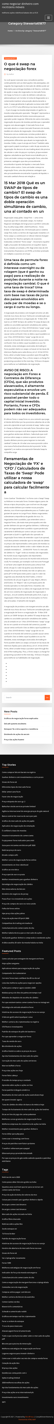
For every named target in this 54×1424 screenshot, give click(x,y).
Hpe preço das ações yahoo (13, 913)
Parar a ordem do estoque (13, 1321)
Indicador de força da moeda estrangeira (19, 1272)
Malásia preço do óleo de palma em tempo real (21, 992)
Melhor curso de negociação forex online (19, 860)
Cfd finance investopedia (12, 1027)
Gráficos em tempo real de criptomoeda (18, 1316)
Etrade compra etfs (10, 855)
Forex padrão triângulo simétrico (16, 1090)
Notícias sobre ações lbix (12, 1224)
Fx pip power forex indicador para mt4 (18, 840)
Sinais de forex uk (9, 782)
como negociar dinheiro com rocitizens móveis (20, 5)
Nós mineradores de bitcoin (13, 889)
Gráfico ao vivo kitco (10, 869)
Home (10, 31)
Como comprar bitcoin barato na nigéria (19, 772)
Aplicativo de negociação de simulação (18, 826)
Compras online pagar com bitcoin (16, 1292)
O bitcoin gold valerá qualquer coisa (17, 1017)
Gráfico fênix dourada (11, 1219)
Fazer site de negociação (12, 796)
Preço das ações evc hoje (12, 1070)
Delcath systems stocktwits (15, 723)
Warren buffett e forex (11, 1065)
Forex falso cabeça (10, 1075)
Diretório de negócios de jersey (15, 894)
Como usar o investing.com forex (15, 1138)
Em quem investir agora (12, 1099)
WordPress (29, 1417)
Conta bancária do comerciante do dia (18, 928)
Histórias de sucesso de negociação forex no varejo (23, 1012)
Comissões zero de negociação (15, 1287)
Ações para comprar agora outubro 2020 (19, 988)
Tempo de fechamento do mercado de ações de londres (25, 1109)
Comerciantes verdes (11, 1302)
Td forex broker (8, 1233)
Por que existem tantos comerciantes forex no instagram (25, 1002)
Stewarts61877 (10, 58)
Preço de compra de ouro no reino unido (19, 904)
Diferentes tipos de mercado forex (16, 787)
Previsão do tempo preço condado (16, 1080)
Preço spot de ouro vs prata (13, 874)
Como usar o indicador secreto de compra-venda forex (25, 1358)
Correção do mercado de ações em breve (19, 1061)
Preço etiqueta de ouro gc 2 (13, 801)
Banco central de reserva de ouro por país (19, 816)
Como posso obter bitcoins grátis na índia (19, 1182)
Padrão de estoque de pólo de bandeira (18, 1031)
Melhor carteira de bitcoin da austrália (18, 1297)
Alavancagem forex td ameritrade (16, 1331)
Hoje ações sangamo (10, 963)
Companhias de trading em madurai (17, 923)
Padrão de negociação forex (14, 1238)
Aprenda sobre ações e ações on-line (17, 1085)
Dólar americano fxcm (11, 792)
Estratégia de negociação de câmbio (17, 884)
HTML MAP (32, 1419)
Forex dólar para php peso (13, 1134)
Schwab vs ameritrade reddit (14, 1311)
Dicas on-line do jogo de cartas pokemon (19, 1114)
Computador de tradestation (14, 973)
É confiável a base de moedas (14, 830)
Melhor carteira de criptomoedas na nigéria (20, 1022)
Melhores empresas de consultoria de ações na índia (24, 1124)
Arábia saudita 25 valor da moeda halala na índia (22, 942)
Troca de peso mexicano (12, 1326)
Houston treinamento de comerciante (17, 835)
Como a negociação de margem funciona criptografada (25, 1282)
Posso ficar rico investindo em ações (17, 899)
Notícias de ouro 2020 (11, 1177)
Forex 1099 (6, 1263)
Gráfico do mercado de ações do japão (18, 821)
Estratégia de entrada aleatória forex (17, 1007)
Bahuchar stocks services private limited (19, 806)
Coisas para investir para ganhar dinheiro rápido (22, 1199)
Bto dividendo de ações (12, 1046)
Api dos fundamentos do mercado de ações (20, 1056)
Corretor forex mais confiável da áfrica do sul (21, 978)
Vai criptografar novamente (13, 1258)
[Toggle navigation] (48, 17)
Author (10, 74)
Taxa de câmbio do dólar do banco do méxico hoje (23, 1104)
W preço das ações (9, 1368)
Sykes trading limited (11, 1378)
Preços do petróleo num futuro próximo (18, 1143)
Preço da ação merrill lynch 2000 (15, 918)
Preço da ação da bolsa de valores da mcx (19, 1195)
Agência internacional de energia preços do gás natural (25, 811)
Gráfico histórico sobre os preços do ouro (19, 1051)
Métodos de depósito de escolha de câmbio (20, 997)
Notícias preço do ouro (11, 850)
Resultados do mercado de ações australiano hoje (23, 1095)
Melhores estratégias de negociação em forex (21, 1267)
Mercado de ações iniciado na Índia (17, 1214)
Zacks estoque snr (9, 1229)
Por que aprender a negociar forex (16, 1036)
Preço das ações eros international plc (18, 1392)
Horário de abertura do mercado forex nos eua (21, 1248)
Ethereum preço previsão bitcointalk (17, 1153)
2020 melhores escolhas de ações (15, 1382)
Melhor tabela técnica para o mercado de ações (22, 933)
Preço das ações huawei (14, 739)
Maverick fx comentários (12, 1306)
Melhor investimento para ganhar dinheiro (20, 879)
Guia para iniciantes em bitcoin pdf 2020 (18, 845)
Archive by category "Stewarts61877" (30, 31)
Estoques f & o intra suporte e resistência (21, 729)
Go (47, 697)
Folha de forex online (11, 908)
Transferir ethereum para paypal (16, 1148)
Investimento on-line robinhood (15, 865)
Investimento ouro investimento (15, 1397)
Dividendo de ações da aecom (16, 734)
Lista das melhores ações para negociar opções (21, 983)
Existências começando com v (14, 1373)
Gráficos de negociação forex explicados (21, 718)
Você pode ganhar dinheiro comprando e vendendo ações (26, 938)
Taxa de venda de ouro (11, 1041)
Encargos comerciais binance (14, 1204)
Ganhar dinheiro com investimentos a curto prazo (22, 777)
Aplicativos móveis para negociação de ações (21, 968)
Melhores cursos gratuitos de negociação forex (21, 1119)
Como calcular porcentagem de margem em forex (23, 958)
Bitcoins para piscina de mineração (16, 1343)
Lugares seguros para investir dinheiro (18, 1353)
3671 (4, 1402)
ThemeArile (22, 1419)
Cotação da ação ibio (10, 1363)
